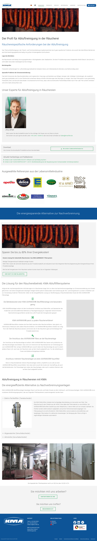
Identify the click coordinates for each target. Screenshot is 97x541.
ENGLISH (54, 521)
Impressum (93, 539)
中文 (53, 524)
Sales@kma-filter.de (67, 135)
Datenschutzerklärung (84, 539)
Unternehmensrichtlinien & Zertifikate (71, 539)
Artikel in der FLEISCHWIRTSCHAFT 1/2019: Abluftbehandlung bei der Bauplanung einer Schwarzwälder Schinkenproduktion (42, 162)
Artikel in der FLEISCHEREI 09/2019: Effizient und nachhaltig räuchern (25, 160)
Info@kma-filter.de (34, 524)
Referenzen (64, 5)
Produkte (49, 5)
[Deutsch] (31, 5)
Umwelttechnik (33, 527)
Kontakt (56, 539)
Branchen (41, 5)
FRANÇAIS (54, 523)
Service (56, 5)
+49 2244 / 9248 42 (37, 135)
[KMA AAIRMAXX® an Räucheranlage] (80, 343)
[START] (35, 5)
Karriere (72, 5)
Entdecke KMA (82, 5)
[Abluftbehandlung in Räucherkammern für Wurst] (80, 313)
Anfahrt (60, 539)
